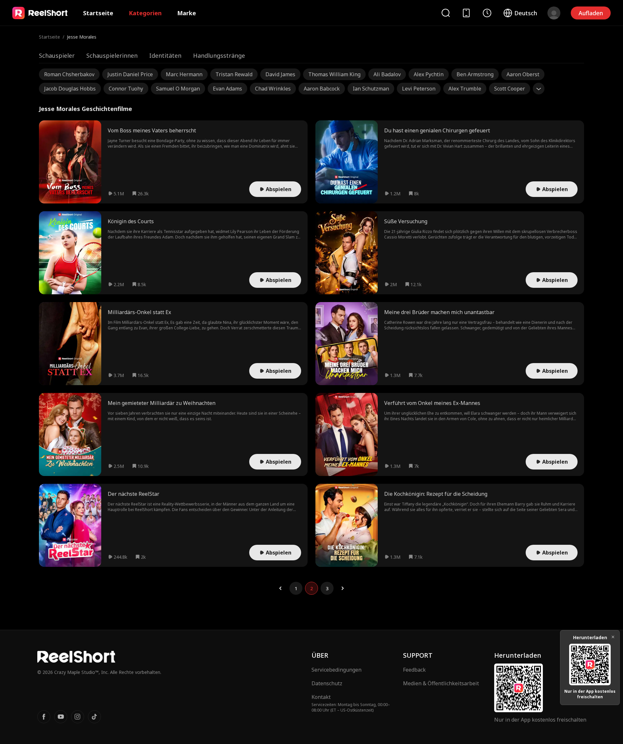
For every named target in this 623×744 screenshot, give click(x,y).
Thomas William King (334, 74)
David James (280, 74)
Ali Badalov (387, 74)
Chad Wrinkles (273, 88)
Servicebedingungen (336, 669)
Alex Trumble (464, 88)
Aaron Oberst (523, 74)
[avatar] (553, 12)
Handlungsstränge (219, 55)
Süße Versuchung (405, 221)
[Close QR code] (613, 637)
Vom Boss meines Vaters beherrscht (152, 130)
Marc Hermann (184, 74)
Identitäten (165, 55)
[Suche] (445, 13)
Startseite (98, 13)
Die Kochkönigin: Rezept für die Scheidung (435, 493)
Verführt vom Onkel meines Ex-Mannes (432, 403)
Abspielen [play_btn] (278, 189)
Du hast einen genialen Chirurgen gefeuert (437, 130)
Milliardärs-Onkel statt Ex (139, 312)
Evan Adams (227, 88)
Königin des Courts (131, 221)
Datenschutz (327, 683)
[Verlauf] (487, 13)
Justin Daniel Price (130, 74)
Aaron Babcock (322, 88)
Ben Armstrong (475, 74)
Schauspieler (57, 55)
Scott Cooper (509, 88)
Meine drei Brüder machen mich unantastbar (439, 312)
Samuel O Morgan (178, 88)
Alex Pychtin (429, 74)
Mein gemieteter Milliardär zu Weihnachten (161, 403)
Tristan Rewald (233, 74)
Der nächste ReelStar (133, 493)
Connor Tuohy (126, 88)
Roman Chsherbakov (69, 74)
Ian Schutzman (371, 88)
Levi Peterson (418, 88)
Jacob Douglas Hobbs (70, 88)
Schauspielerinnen (112, 55)
